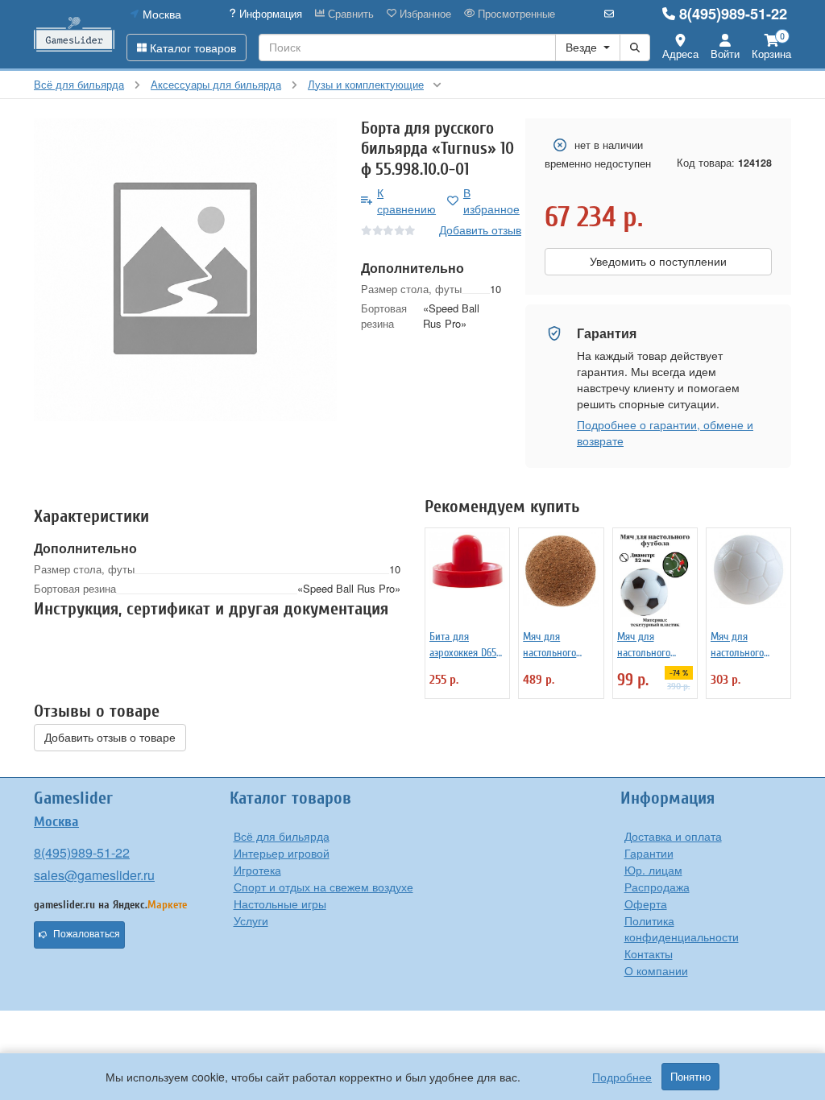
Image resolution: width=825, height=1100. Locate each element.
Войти (725, 53)
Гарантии (649, 853)
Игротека (257, 870)
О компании (656, 970)
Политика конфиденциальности (681, 928)
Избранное (423, 13)
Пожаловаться (86, 934)
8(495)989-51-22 (733, 13)
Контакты (648, 953)
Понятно (690, 1076)
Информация (269, 13)
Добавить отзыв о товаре (110, 737)
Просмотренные (515, 13)
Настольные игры (280, 903)
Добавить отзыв (480, 229)
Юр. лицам (653, 870)
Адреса (680, 53)
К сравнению (406, 200)
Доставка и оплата (673, 836)
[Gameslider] (74, 34)
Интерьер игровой (282, 853)
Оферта (645, 903)
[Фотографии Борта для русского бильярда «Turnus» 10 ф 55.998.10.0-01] (185, 269)
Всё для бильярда (282, 836)
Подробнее (622, 1077)
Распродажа (657, 887)
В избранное (491, 200)
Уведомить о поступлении (658, 261)
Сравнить (349, 13)
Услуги (251, 920)
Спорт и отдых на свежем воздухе (323, 887)
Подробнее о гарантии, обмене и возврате (665, 432)
